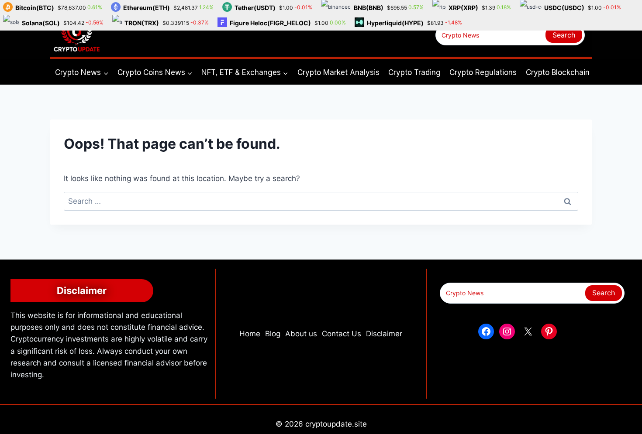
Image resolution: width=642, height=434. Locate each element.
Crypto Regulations (483, 72)
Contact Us (341, 333)
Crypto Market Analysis (338, 72)
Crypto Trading (414, 72)
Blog (272, 333)
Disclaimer (384, 333)
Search (563, 35)
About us (301, 333)
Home (249, 333)
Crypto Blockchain (558, 72)
